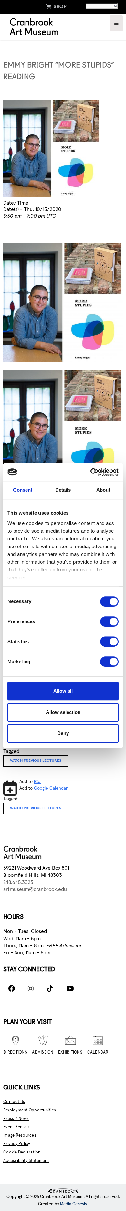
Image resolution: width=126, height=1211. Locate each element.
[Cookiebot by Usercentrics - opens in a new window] (91, 472)
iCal (37, 782)
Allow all (63, 691)
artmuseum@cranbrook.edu (35, 889)
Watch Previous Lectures (35, 761)
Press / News (16, 1119)
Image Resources (19, 1135)
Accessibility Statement (26, 1161)
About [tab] (103, 490)
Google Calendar (51, 788)
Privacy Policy (16, 1144)
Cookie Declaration (22, 1152)
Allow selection (63, 712)
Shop (56, 6)
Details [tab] (63, 490)
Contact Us (14, 1102)
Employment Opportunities (29, 1110)
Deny (63, 733)
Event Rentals (16, 1127)
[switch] (109, 621)
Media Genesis (73, 1204)
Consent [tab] (22, 490)
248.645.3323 (18, 882)
